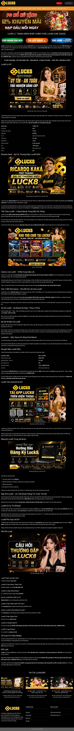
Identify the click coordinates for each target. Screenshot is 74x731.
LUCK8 (8, 8)
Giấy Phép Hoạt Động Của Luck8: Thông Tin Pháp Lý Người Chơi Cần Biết (12, 691)
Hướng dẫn (14, 8)
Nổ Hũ (34, 8)
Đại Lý (48, 8)
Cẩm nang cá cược (62, 8)
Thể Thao (25, 8)
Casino (19, 8)
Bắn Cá (39, 8)
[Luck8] (8, 3)
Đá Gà (30, 8)
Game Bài (44, 8)
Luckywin (3, 340)
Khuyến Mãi (53, 8)
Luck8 (2, 713)
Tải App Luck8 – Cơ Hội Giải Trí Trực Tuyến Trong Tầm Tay (37, 691)
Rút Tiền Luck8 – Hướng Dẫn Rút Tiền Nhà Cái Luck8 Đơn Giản (61, 691)
